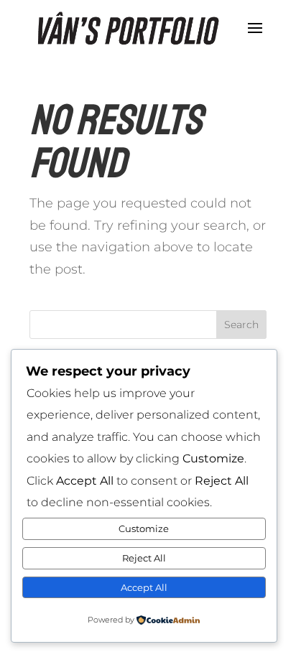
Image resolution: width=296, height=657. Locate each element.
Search (241, 324)
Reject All (144, 558)
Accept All (144, 587)
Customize (144, 528)
